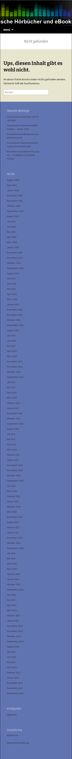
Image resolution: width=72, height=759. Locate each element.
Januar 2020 (13, 501)
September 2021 (15, 423)
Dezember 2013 (15, 682)
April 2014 (12, 667)
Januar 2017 (13, 532)
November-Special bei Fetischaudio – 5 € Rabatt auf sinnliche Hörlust (23, 155)
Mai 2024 (11, 288)
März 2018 (12, 511)
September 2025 (15, 211)
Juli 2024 (11, 278)
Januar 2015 (13, 620)
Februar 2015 (13, 615)
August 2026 (13, 179)
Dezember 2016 (15, 537)
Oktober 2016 (14, 542)
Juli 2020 (11, 485)
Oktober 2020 (14, 475)
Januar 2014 (13, 677)
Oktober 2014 (14, 636)
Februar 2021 (13, 454)
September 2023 (15, 325)
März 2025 (12, 242)
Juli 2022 (11, 382)
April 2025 (12, 237)
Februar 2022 (13, 402)
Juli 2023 (11, 335)
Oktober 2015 (14, 584)
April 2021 (12, 444)
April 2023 (12, 351)
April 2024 (12, 294)
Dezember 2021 (15, 413)
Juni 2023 (11, 340)
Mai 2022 (11, 387)
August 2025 (13, 216)
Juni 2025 (11, 226)
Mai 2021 (11, 439)
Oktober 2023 (14, 319)
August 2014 (13, 646)
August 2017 (13, 522)
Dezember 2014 (15, 625)
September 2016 (15, 548)
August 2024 (13, 273)
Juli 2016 (11, 553)
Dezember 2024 (15, 252)
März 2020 (12, 491)
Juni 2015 (11, 594)
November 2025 (15, 200)
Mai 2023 (11, 345)
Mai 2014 (11, 662)
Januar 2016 (13, 579)
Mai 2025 (11, 231)
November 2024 (15, 257)
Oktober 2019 (14, 506)
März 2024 (12, 299)
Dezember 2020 (15, 465)
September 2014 (15, 641)
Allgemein (12, 714)
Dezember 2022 (15, 361)
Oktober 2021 (14, 418)
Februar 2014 (13, 672)
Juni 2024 (11, 283)
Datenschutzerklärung (18, 742)
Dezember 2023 (15, 309)
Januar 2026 (13, 190)
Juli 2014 (11, 651)
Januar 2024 (13, 304)
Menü (7, 29)
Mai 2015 (11, 599)
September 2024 (15, 268)
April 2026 (12, 185)
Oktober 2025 (14, 205)
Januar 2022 (13, 408)
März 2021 (12, 449)
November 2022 (15, 366)
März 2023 (12, 356)
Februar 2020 (13, 496)
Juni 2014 (11, 656)
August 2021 (13, 428)
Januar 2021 (13, 459)
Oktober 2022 (14, 371)
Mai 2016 (11, 558)
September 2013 (15, 693)
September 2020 (15, 480)
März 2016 (12, 568)
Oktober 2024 (14, 262)
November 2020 (15, 470)
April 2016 (12, 563)
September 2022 (15, 376)
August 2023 (13, 330)
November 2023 (15, 314)
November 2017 (15, 516)
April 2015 (12, 605)
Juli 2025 (11, 221)
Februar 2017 (13, 527)
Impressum (12, 735)
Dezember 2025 (15, 195)
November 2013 (15, 688)
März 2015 (12, 610)
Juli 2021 (11, 434)
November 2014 (15, 631)
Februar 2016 (13, 574)
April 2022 (12, 392)
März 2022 (12, 397)
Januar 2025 (13, 247)
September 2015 (15, 589)
